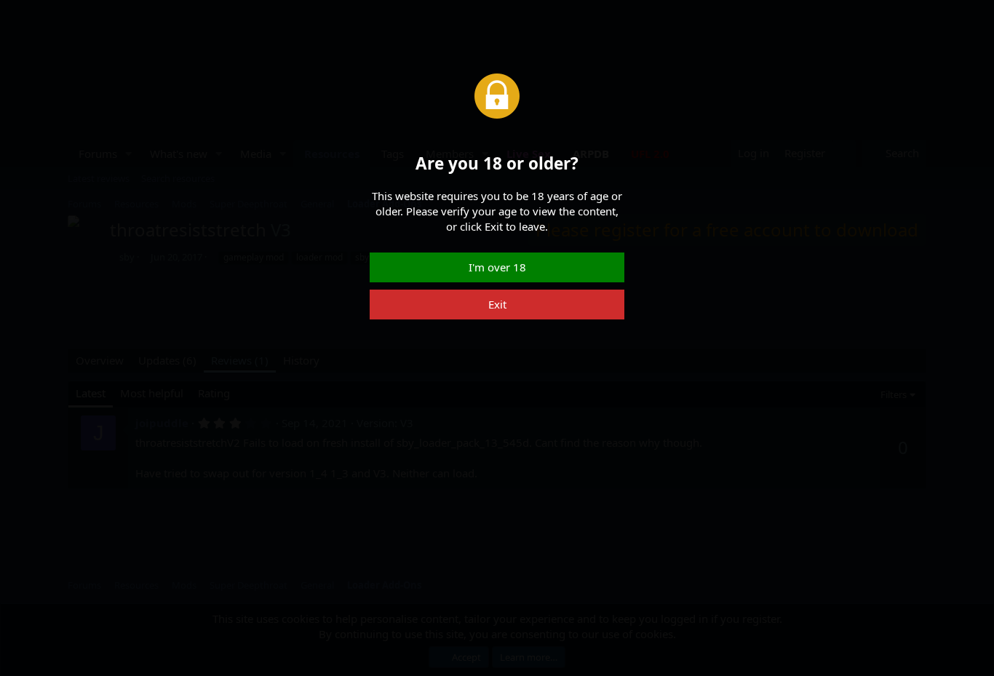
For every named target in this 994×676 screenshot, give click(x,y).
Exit (497, 304)
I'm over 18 (497, 267)
